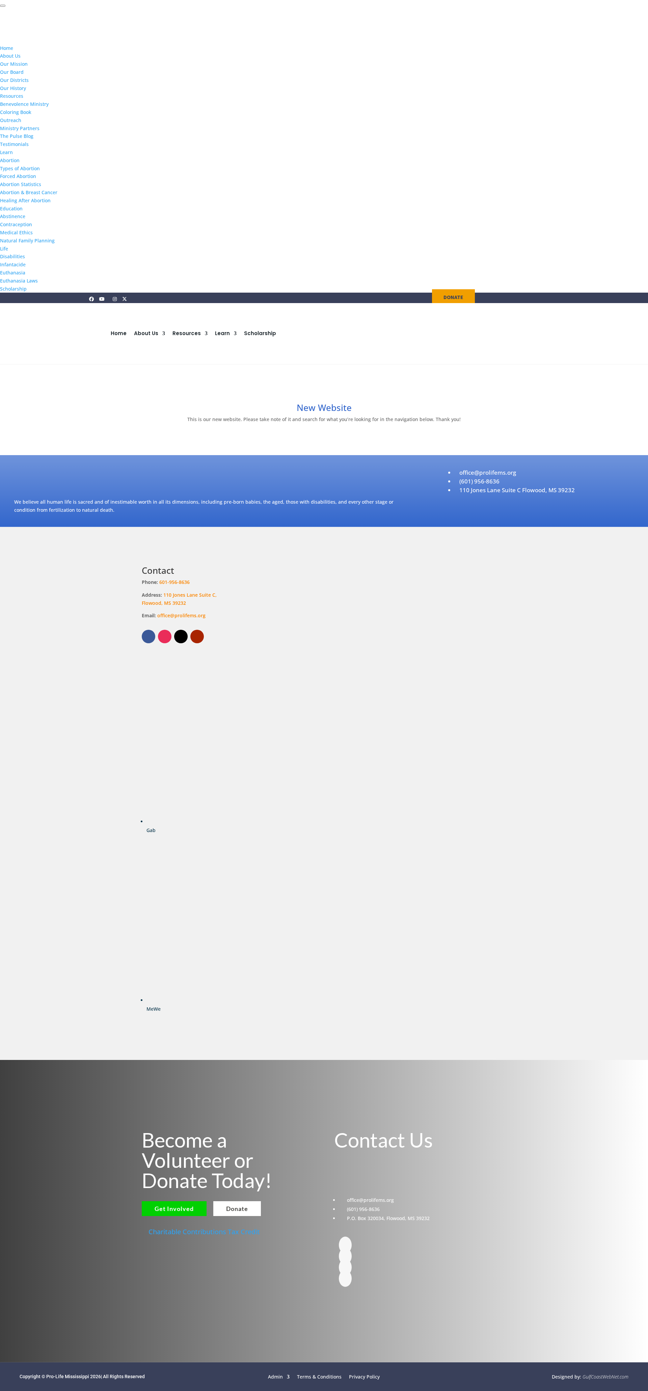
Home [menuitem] (6, 48)
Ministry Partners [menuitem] (19, 128)
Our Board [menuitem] (12, 72)
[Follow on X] (181, 636)
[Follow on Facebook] (148, 636)
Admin (275, 1376)
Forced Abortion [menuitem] (18, 176)
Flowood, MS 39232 (164, 603)
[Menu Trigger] (2, 6)
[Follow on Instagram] (164, 636)
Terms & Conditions (319, 1376)
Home (119, 333)
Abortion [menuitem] (10, 160)
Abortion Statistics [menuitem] (20, 184)
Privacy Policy (364, 1376)
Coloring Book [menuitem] (15, 112)
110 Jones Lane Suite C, (190, 595)
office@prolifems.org (181, 615)
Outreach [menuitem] (10, 120)
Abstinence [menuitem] (12, 216)
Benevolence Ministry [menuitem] (24, 104)
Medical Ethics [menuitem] (16, 232)
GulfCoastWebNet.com (605, 1376)
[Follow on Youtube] (197, 636)
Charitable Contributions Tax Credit (204, 1231)
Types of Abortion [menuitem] (20, 168)
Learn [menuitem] (6, 152)
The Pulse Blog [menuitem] (16, 136)
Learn (222, 333)
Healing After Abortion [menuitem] (25, 200)
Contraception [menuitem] (16, 224)
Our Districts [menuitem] (14, 80)
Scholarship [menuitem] (13, 289)
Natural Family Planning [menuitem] (27, 240)
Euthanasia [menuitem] (12, 272)
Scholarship (260, 333)
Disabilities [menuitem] (12, 256)
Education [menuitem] (11, 208)
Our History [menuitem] (13, 88)
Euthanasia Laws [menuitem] (19, 280)
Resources (186, 333)
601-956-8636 (174, 582)
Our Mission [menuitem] (14, 64)
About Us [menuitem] (10, 56)
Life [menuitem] (4, 248)
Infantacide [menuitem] (13, 264)
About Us (146, 333)
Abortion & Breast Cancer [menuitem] (28, 192)
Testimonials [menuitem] (14, 144)
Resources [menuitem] (11, 96)
